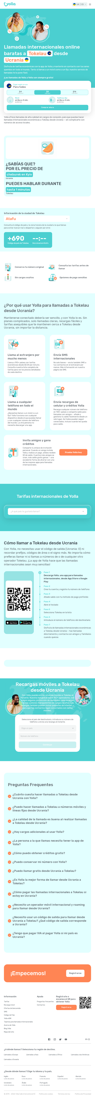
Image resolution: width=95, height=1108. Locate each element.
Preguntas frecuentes (45, 1002)
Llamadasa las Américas (80, 1055)
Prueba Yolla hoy (73, 452)
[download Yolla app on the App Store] (12, 623)
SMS (5, 1012)
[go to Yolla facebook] (49, 1039)
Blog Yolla (7, 1029)
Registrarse (75, 973)
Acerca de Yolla (9, 1025)
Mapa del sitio (9, 1032)
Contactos (41, 1005)
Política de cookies (46, 1094)
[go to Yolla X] (60, 1039)
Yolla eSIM (7, 1018)
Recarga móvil (9, 1005)
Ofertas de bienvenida (12, 1008)
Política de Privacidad (83, 1094)
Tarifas (6, 1002)
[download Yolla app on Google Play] (25, 623)
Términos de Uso (64, 1094)
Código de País (9, 1015)
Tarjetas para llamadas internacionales (18, 1022)
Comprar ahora (47, 107)
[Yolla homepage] (10, 4)
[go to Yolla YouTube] (66, 1039)
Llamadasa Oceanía (11, 1059)
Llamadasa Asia (32, 1055)
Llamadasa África (55, 1055)
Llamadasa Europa (11, 1055)
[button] (79, 4)
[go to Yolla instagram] (54, 1039)
